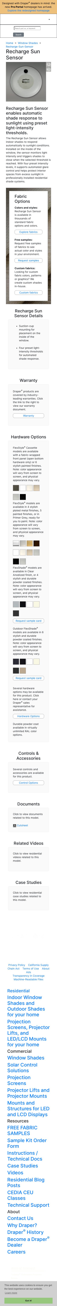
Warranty (28, 415)
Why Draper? (22, 1225)
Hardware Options (28, 716)
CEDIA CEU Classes (20, 1195)
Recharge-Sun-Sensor (19, 46)
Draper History (25, 1232)
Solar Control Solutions (22, 1067)
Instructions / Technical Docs (24, 1156)
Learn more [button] (11, 1293)
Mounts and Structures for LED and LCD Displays (28, 1108)
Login (7, 31)
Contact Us (20, 1218)
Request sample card (28, 620)
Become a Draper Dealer (28, 1242)
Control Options (28, 782)
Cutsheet (22, 825)
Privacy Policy (16, 964)
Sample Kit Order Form (27, 1143)
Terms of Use (30, 968)
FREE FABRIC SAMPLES (22, 1130)
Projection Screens (19, 1080)
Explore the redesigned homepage (29, 10)
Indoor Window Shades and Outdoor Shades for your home (26, 1005)
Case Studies (22, 1166)
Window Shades (28, 43)
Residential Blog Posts (26, 1182)
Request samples (28, 260)
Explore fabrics (28, 231)
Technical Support (28, 1205)
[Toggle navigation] (49, 19)
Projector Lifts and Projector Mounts (28, 1093)
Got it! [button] (28, 1300)
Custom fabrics (28, 292)
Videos (15, 1173)
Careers (16, 1252)
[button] (23, 541)
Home (9, 43)
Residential (18, 990)
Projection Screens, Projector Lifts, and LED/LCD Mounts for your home (28, 1033)
